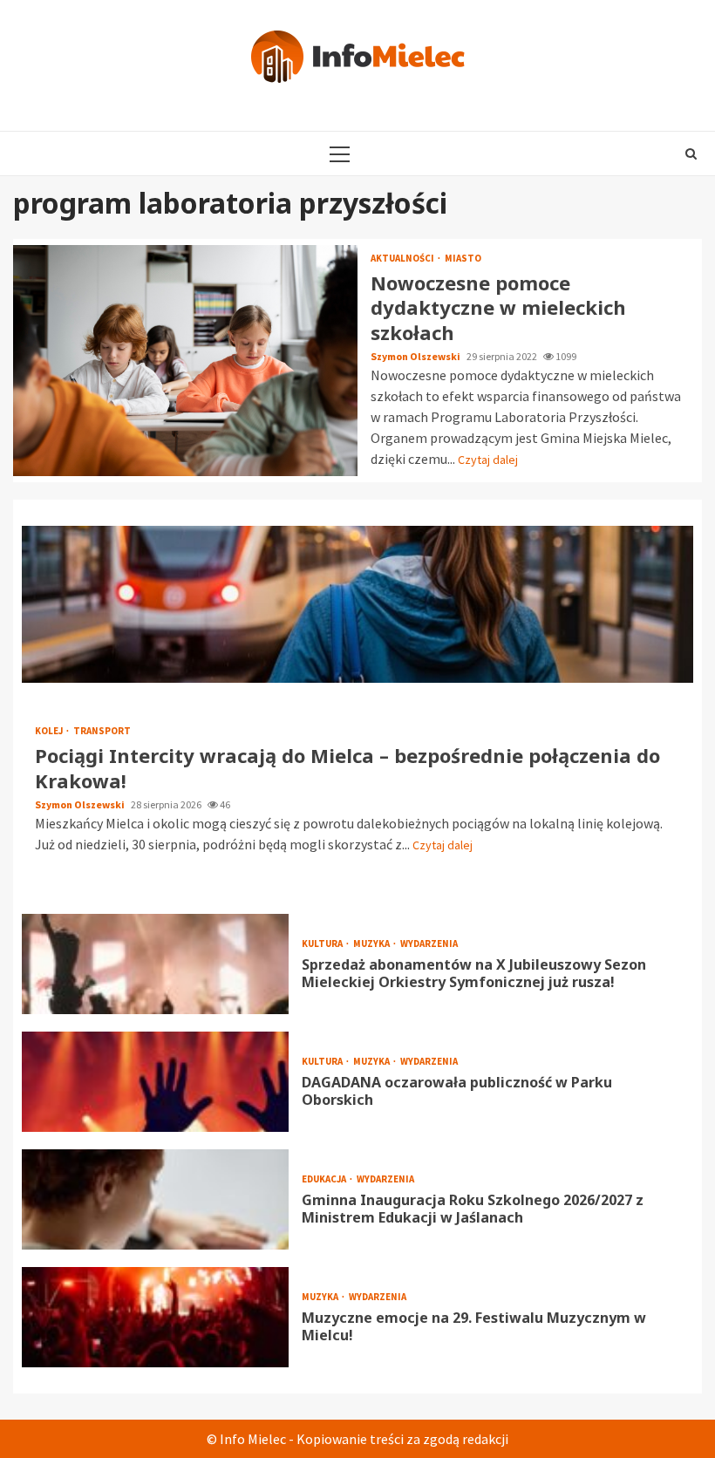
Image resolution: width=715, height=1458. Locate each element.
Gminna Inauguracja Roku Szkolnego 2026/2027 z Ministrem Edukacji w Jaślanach (155, 1199)
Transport (102, 731)
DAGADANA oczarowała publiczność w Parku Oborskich (155, 1082)
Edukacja (325, 1179)
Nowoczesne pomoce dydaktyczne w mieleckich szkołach (185, 360)
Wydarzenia (429, 944)
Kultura (323, 944)
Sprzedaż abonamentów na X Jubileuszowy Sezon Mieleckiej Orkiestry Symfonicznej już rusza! (155, 964)
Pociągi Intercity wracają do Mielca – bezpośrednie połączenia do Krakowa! (357, 604)
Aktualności (403, 258)
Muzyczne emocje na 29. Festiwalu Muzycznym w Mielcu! (155, 1317)
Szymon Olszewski (416, 356)
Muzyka (372, 944)
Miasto (463, 258)
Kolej (50, 731)
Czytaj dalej (488, 459)
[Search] (691, 153)
